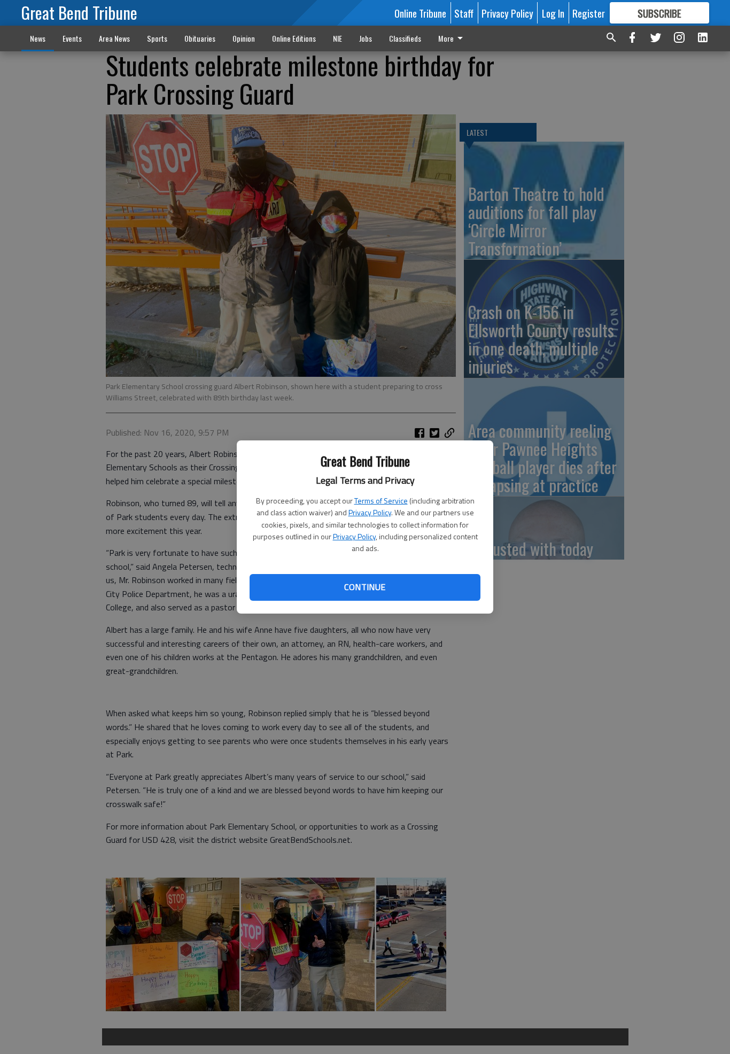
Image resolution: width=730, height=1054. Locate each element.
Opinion (243, 38)
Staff (463, 13)
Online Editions (294, 38)
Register (588, 13)
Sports (157, 38)
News (37, 38)
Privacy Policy (369, 512)
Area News (114, 38)
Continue (364, 586)
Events (72, 38)
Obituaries (199, 38)
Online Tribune (420, 13)
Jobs (365, 38)
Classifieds (405, 38)
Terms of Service (381, 500)
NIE (337, 38)
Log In (553, 13)
